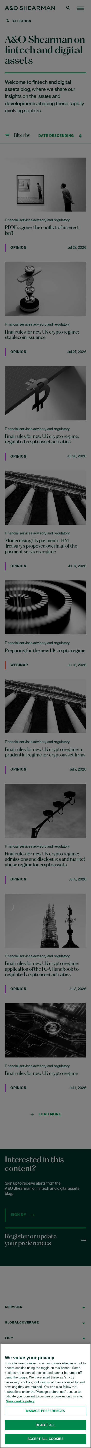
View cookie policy (20, 1401)
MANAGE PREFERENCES (45, 1411)
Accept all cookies (45, 1439)
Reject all (45, 1425)
